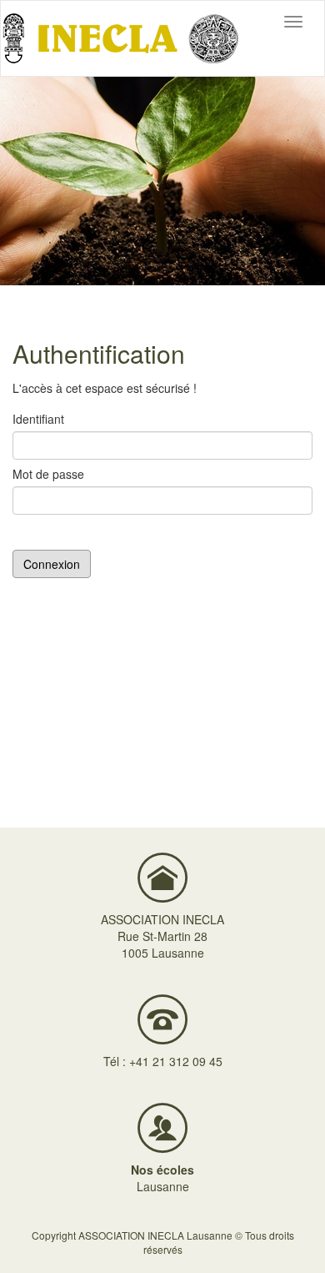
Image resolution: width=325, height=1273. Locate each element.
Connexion (51, 564)
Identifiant (38, 418)
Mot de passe (48, 473)
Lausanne (163, 1186)
